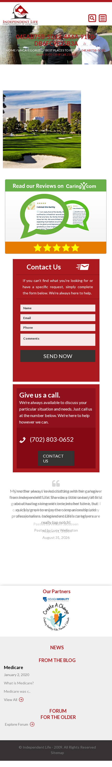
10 (78, 578)
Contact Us (53, 458)
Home (11, 50)
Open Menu (103, 18)
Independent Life (37, 747)
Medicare (13, 667)
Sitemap (57, 752)
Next (101, 528)
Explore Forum (16, 724)
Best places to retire (62, 50)
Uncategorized (30, 50)
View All (10, 699)
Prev (10, 528)
